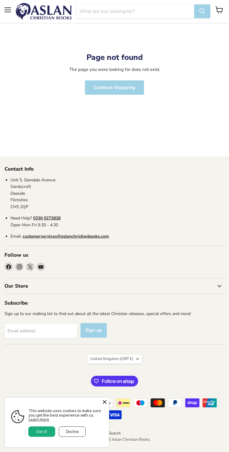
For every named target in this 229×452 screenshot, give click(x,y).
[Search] (202, 11)
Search (114, 433)
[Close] (105, 402)
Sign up (93, 330)
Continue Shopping (114, 87)
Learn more (39, 419)
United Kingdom (111, 358)
